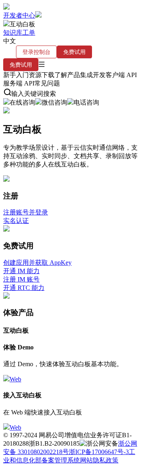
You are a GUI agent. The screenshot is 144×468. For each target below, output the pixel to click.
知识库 (12, 32)
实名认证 (16, 220)
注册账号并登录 (25, 212)
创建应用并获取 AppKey (37, 262)
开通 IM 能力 (21, 271)
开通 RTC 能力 (23, 287)
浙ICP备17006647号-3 (99, 451)
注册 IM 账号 (21, 279)
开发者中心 (19, 15)
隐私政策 (105, 460)
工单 (28, 32)
